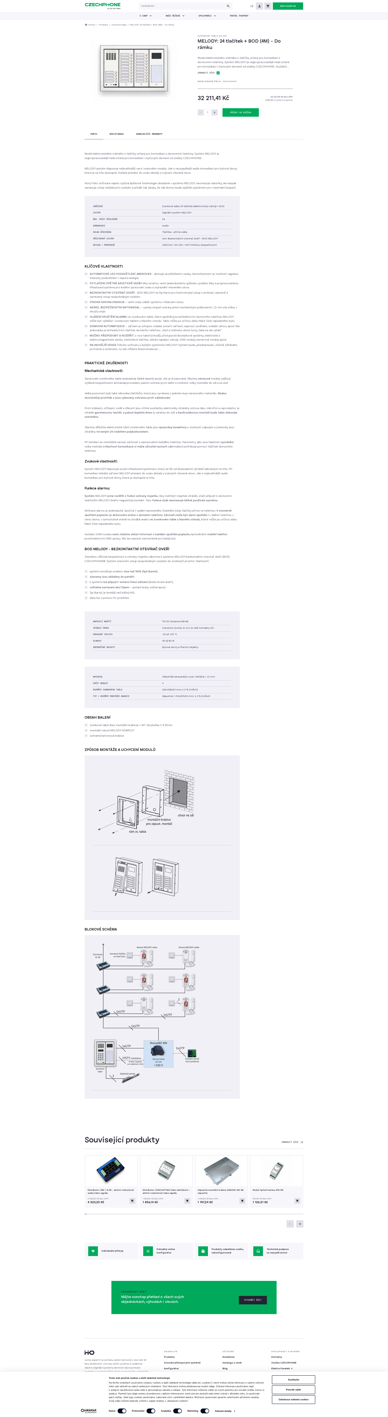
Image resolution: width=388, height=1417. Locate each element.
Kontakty (276, 1357)
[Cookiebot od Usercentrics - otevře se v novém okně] (88, 1411)
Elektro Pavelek (280, 1368)
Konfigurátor (171, 1368)
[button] (251, 6)
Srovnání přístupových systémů (182, 1363)
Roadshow (228, 1357)
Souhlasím (293, 1379)
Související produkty (149, 134)
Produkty (169, 1357)
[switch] (151, 1411)
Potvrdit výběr (293, 1389)
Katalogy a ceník (232, 1363)
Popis (94, 134)
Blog (225, 1368)
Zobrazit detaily (223, 1411)
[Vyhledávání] (228, 6)
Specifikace (116, 134)
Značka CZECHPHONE (283, 1363)
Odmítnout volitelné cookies (294, 1399)
